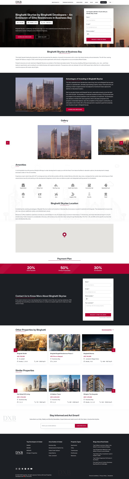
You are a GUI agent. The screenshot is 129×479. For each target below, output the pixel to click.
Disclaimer (110, 475)
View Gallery (42, 37)
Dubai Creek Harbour (54, 450)
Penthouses (74, 453)
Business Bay (52, 445)
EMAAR (29, 448)
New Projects (55, 2)
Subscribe (81, 425)
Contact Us (103, 2)
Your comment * (89, 303)
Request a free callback (99, 39)
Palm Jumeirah (53, 455)
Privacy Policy (103, 475)
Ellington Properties (32, 453)
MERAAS (29, 450)
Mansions (73, 455)
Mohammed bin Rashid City (56, 448)
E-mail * (88, 24)
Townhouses (74, 450)
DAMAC (29, 445)
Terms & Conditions (93, 475)
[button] (64, 235)
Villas (72, 448)
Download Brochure (24, 37)
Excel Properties (47, 475)
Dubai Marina (52, 453)
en (110, 2)
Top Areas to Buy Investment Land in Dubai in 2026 (102, 454)
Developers (79, 2)
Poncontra (29, 476)
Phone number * (90, 31)
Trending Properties (68, 2)
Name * (88, 17)
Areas (86, 2)
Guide (96, 2)
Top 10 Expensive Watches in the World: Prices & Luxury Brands (101, 450)
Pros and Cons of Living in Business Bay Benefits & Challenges (102, 463)
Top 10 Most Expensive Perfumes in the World (102, 459)
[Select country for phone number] (88, 34)
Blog (91, 2)
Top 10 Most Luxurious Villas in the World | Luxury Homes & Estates (102, 446)
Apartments (74, 445)
